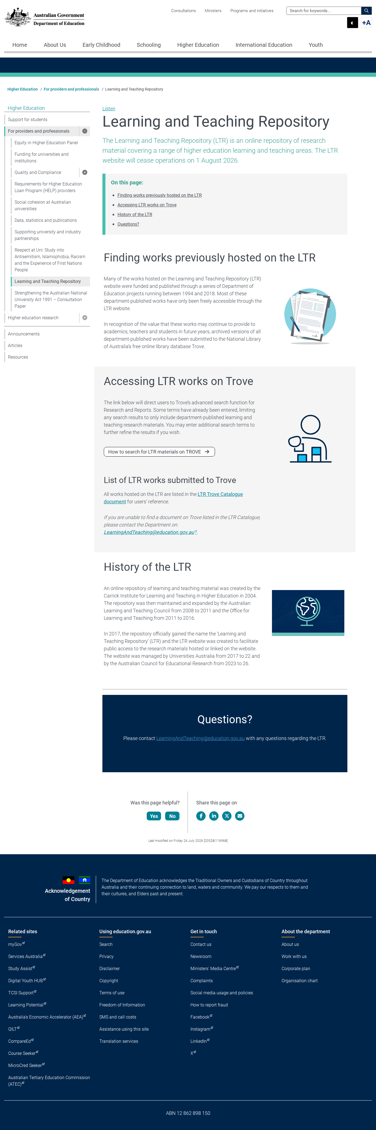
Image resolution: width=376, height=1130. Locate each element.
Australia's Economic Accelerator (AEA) (45, 1017)
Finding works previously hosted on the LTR (160, 195)
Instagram (200, 1029)
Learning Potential (25, 1005)
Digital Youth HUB (25, 980)
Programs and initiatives (252, 10)
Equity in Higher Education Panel (46, 142)
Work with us (294, 956)
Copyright (108, 980)
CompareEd (19, 1041)
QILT (12, 1029)
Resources (18, 357)
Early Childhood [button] (101, 45)
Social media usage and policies (221, 992)
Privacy (106, 956)
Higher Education (22, 89)
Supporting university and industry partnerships (48, 235)
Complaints (201, 980)
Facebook (199, 1017)
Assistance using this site (124, 1029)
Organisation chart (300, 980)
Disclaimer (109, 968)
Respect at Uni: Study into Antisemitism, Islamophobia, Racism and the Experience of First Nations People (50, 259)
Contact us (200, 944)
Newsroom (200, 956)
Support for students (27, 119)
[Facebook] (201, 816)
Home (19, 45)
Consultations (183, 10)
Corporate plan (296, 968)
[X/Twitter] (226, 816)
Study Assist (20, 968)
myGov (15, 944)
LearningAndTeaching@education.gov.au (200, 738)
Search (106, 944)
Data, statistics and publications (46, 220)
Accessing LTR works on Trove (147, 205)
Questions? (128, 224)
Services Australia (25, 956)
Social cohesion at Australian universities (43, 205)
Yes (154, 816)
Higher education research (33, 317)
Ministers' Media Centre (213, 968)
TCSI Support (21, 992)
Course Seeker (22, 1053)
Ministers (213, 10)
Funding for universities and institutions (42, 157)
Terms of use (111, 992)
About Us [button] (55, 45)
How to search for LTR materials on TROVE (154, 452)
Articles (15, 345)
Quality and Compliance (38, 172)
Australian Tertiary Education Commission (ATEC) (49, 1081)
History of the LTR (135, 214)
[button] (84, 131)
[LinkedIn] (214, 816)
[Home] (44, 17)
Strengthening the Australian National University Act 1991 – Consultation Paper (51, 299)
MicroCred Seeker (25, 1065)
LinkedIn (198, 1041)
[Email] (239, 816)
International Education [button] (264, 45)
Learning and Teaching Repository (48, 281)
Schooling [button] (149, 45)
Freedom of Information (122, 1005)
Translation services (118, 1041)
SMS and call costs (117, 1017)
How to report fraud (209, 1005)
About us (290, 944)
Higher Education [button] (198, 45)
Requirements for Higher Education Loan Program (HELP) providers (48, 187)
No (172, 816)
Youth (316, 45)
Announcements (24, 334)
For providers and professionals (71, 89)
